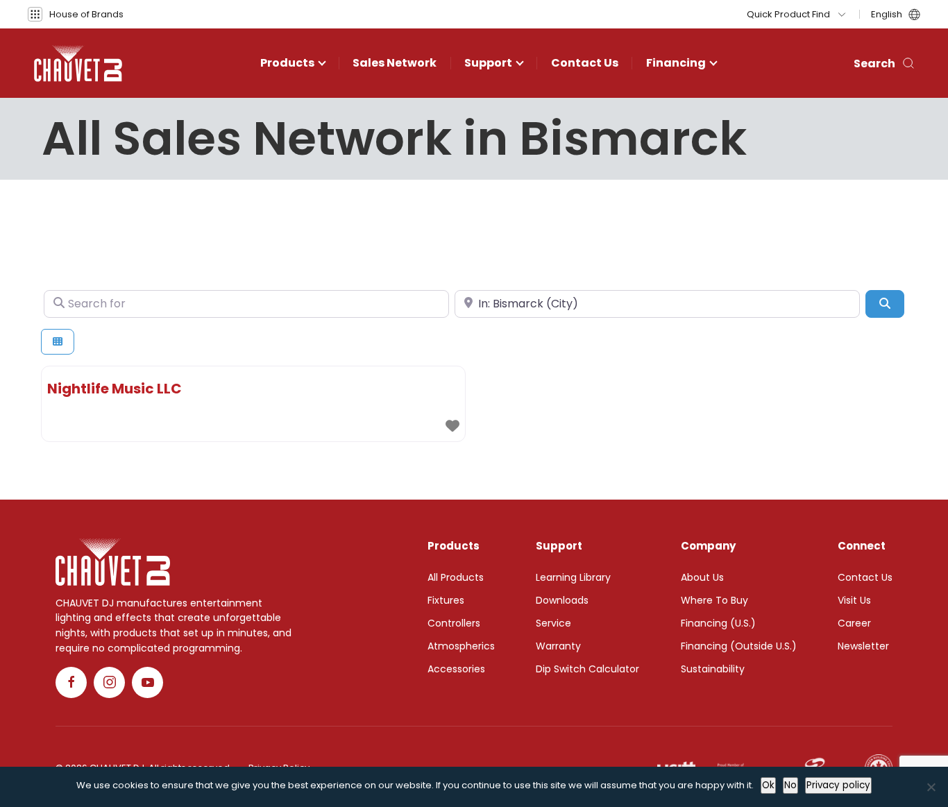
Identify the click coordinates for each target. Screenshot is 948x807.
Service (553, 623)
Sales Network (395, 63)
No (790, 785)
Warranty (558, 646)
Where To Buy (714, 600)
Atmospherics (461, 646)
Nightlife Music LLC (114, 388)
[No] (931, 787)
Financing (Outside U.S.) (739, 646)
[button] (76, 14)
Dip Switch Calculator (587, 669)
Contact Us (584, 63)
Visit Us (854, 600)
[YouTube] (147, 682)
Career (854, 623)
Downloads (562, 600)
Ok (768, 785)
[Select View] (57, 342)
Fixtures (446, 600)
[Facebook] (71, 682)
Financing (676, 63)
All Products (456, 577)
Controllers (454, 623)
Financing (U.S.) (718, 623)
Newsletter (863, 646)
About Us (702, 577)
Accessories (456, 669)
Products (287, 63)
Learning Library (573, 577)
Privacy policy (838, 785)
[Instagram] (109, 682)
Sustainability (713, 669)
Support (488, 63)
